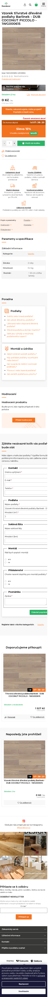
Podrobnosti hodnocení (11, 79)
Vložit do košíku (32, 143)
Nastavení (23, 984)
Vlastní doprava (12, 190)
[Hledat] (30, 5)
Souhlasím (24, 991)
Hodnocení (5, 225)
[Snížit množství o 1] (4, 143)
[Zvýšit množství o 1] (14, 143)
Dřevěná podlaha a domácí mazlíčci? (23, 330)
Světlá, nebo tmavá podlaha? (20, 316)
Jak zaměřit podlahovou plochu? (22, 374)
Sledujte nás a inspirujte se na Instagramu (24, 826)
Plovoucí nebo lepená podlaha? (21, 370)
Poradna (27, 220)
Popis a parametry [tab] (8, 220)
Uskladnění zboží (12, 172)
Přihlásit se (24, 916)
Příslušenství (6, 230)
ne (9, 562)
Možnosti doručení (38, 95)
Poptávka (27, 225)
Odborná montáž (23, 208)
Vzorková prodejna (35, 190)
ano (9, 559)
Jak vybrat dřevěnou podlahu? (21, 320)
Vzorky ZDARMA (34, 172)
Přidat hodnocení (24, 420)
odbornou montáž (21, 89)
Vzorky (31, 254)
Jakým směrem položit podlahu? (22, 354)
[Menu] (43, 4)
